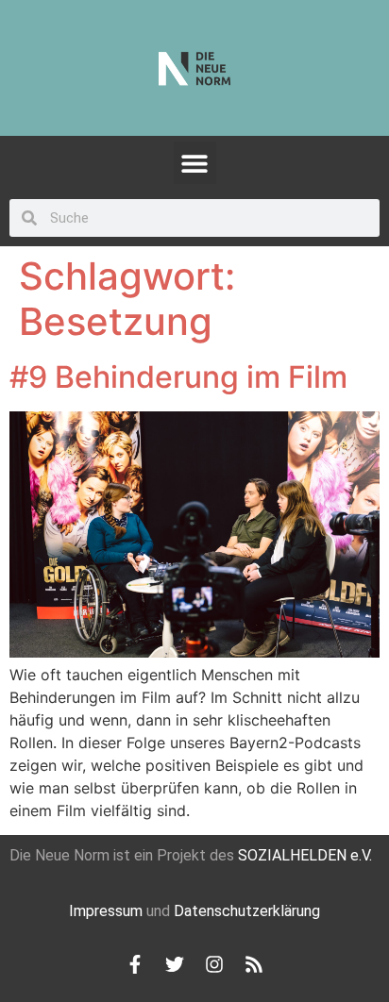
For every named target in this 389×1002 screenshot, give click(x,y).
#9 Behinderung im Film (178, 377)
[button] (195, 163)
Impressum (106, 911)
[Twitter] (174, 964)
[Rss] (254, 964)
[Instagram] (214, 964)
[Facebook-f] (135, 964)
